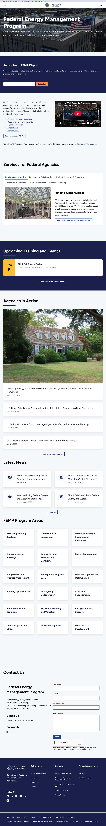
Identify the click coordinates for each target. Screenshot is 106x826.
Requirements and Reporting (16, 610)
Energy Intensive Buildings (15, 556)
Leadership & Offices (38, 773)
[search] (101, 5)
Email (5, 80)
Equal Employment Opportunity (66, 821)
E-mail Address (58, 703)
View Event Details (50, 268)
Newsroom (35, 778)
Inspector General (61, 790)
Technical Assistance (16, 182)
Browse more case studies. (53, 454)
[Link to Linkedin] (16, 796)
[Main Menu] (5, 5)
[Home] (53, 7)
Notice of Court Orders (89, 821)
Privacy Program (60, 795)
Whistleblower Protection (42, 821)
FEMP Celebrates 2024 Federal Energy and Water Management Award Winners (83, 499)
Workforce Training (57, 182)
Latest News (12, 128)
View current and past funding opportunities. (73, 220)
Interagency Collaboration (41, 177)
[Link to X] (25, 796)
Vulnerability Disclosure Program (18, 821)
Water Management (51, 625)
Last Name (57, 694)
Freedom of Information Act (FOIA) (65, 785)
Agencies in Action (15, 125)
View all (53, 512)
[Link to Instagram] (12, 796)
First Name (57, 684)
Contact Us (35, 782)
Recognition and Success (83, 610)
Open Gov (10, 817)
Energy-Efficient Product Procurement (18, 576)
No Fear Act (59, 817)
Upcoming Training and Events (20, 122)
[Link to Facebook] (8, 796)
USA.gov (82, 773)
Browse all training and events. (52, 281)
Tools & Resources (37, 182)
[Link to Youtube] (20, 796)
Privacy (32, 817)
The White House (85, 778)
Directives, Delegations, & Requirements (64, 779)
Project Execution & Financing (70, 177)
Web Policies (72, 817)
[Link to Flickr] (8, 800)
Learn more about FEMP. (14, 136)
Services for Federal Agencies (19, 119)
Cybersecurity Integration (48, 535)
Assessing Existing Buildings (16, 535)
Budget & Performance (63, 773)
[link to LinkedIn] (7, 732)
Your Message (58, 713)
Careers (33, 787)
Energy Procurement (86, 554)
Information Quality (45, 817)
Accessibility (21, 817)
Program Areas (13, 131)
